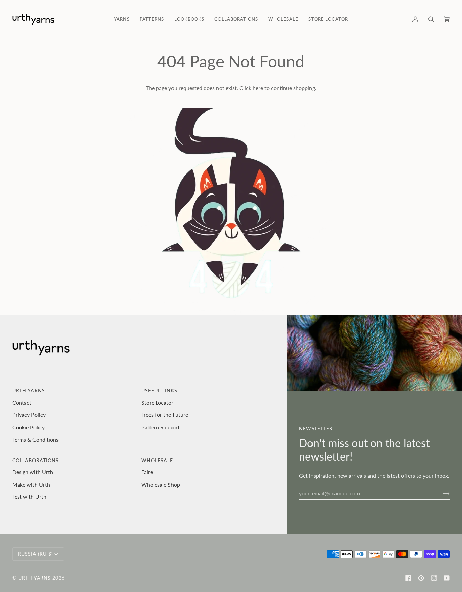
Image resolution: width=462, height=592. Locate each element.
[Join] (441, 493)
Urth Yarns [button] (28, 390)
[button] (122, 19)
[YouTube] (447, 578)
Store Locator (157, 402)
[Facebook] (408, 578)
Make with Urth (31, 484)
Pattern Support (160, 427)
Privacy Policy (29, 414)
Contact (21, 402)
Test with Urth (29, 496)
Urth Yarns (34, 578)
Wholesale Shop (160, 484)
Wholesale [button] (157, 460)
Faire (147, 472)
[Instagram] (434, 578)
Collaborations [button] (35, 460)
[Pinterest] (421, 578)
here (258, 88)
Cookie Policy (28, 427)
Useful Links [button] (159, 390)
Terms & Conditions (35, 439)
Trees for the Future (164, 414)
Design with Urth (32, 472)
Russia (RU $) (35, 554)
